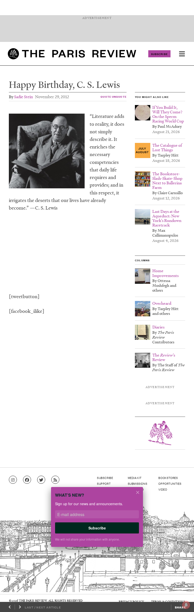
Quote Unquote (114, 96)
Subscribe (159, 54)
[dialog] (97, 520)
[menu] (182, 54)
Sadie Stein (23, 96)
